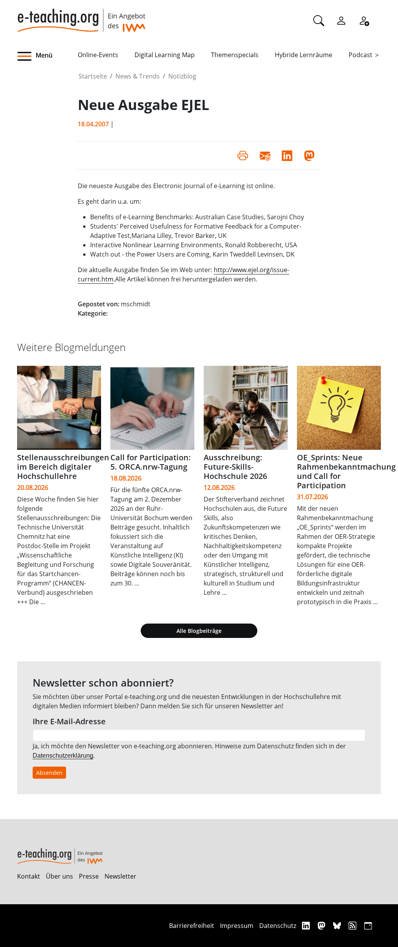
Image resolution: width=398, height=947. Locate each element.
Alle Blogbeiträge (199, 630)
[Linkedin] (307, 925)
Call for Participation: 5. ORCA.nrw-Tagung (150, 462)
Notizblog (182, 76)
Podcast (360, 55)
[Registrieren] (363, 20)
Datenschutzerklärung (63, 755)
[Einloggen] (341, 20)
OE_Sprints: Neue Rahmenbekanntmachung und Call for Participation (346, 471)
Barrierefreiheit (191, 925)
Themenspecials (234, 55)
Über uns (59, 876)
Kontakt (28, 876)
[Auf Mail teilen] (265, 155)
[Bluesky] (338, 925)
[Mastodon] (322, 925)
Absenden (49, 772)
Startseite (93, 76)
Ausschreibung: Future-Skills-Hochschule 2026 (235, 466)
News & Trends (137, 76)
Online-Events (98, 55)
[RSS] (353, 925)
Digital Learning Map (164, 55)
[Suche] (318, 20)
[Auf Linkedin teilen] (287, 155)
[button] (47, 56)
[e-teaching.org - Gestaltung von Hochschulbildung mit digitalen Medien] (81, 16)
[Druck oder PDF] (243, 155)
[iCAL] (368, 925)
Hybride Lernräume (303, 55)
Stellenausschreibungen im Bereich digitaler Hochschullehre (63, 466)
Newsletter (120, 876)
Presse (89, 876)
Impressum (236, 925)
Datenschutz (277, 925)
